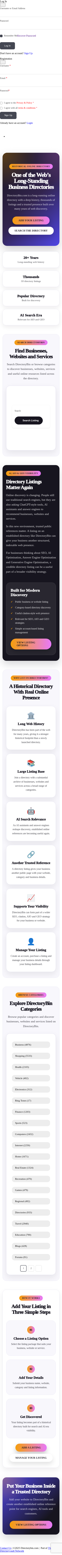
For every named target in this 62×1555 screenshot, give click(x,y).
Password (4, 21)
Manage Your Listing (31, 1457)
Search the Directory (31, 230)
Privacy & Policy (24, 103)
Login (30, 123)
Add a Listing (31, 1447)
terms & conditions (26, 108)
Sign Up (28, 53)
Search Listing (31, 420)
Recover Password (26, 35)
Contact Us (5, 1548)
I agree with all (20, 108)
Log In (7, 45)
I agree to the (19, 103)
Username (5, 66)
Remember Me (10, 36)
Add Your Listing (31, 220)
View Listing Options (26, 644)
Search (18, 411)
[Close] (2, 5)
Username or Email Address (12, 8)
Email (3, 78)
